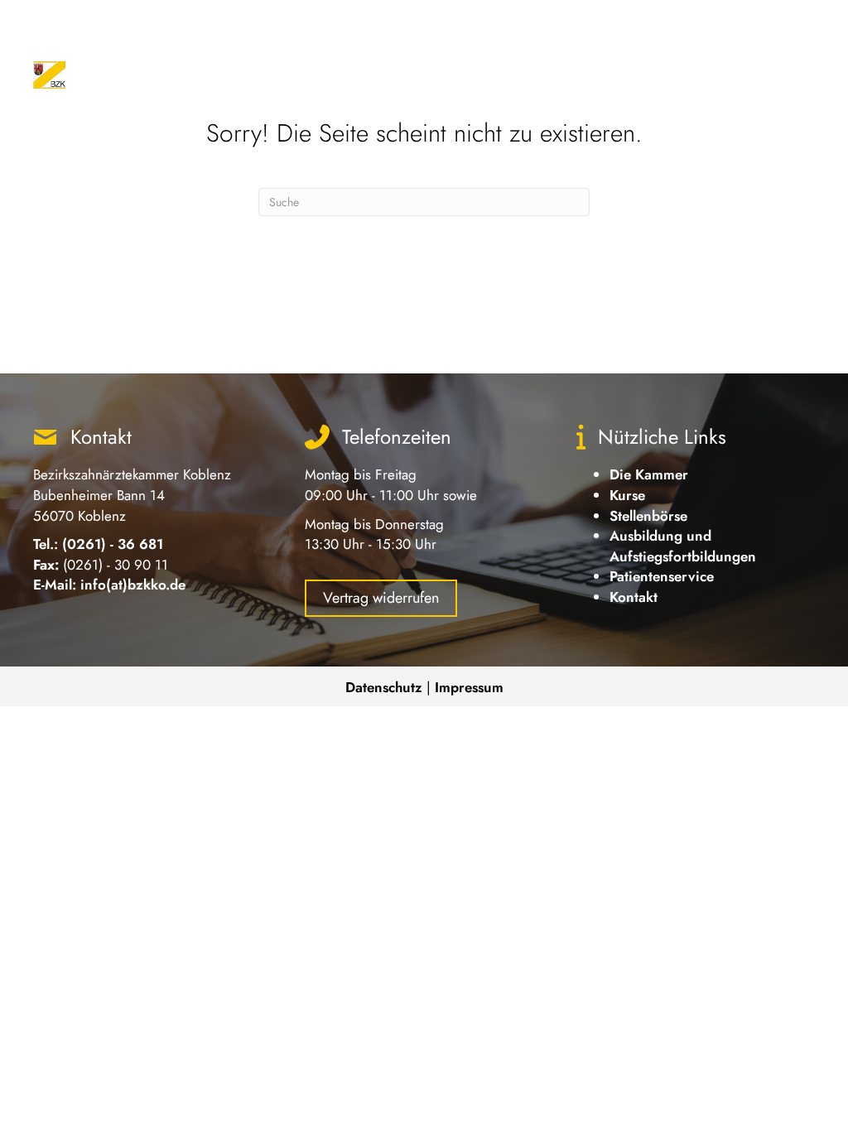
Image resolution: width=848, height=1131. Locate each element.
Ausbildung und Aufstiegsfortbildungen (683, 546)
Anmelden (701, 25)
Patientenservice (662, 576)
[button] (599, 31)
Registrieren (782, 25)
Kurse (627, 495)
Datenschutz (383, 687)
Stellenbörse (648, 516)
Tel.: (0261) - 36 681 (98, 544)
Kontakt (634, 597)
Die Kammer (649, 474)
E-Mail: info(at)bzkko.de (109, 584)
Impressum (469, 687)
